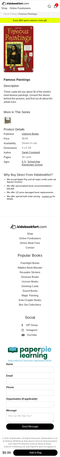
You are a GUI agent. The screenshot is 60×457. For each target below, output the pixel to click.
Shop (4, 8)
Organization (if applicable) (21, 399)
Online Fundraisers (20, 8)
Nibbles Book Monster (30, 267)
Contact (30, 247)
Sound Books (30, 291)
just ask (10, 188)
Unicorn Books (30, 281)
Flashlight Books (30, 263)
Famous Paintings (28, 14)
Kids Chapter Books (30, 300)
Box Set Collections (30, 304)
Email (9, 375)
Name (9, 364)
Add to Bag (35, 452)
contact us (47, 196)
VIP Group (32, 325)
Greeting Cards (30, 286)
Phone (10, 387)
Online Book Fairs (30, 243)
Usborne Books (30, 134)
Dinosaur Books (30, 277)
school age (34, 161)
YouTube (32, 335)
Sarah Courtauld (31, 152)
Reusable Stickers (30, 272)
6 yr (24, 161)
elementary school (32, 164)
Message (11, 410)
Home (7, 14)
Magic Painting (30, 295)
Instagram (31, 330)
